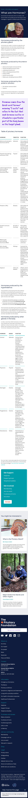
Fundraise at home (10, 494)
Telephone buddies (10, 481)
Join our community (7, 732)
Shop (2, 747)
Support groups (9, 478)
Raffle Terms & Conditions (8, 767)
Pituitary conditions (6, 687)
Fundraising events (6, 723)
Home (2, 9)
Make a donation (5, 717)
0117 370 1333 (10, 674)
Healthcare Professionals (8, 699)
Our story (3, 643)
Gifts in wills (4, 725)
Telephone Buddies (6, 711)
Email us (3, 674)
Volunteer (7, 496)
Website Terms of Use (7, 761)
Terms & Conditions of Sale (8, 764)
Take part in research (6, 743)
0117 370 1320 (4, 670)
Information (5, 679)
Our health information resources (10, 696)
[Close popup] (25, 790)
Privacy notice (5, 752)
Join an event (8, 491)
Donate (7, 502)
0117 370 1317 (4, 666)
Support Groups (5, 708)
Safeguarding (5, 755)
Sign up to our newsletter (14, 630)
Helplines (7, 475)
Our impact (4, 646)
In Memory (4, 728)
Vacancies (4, 655)
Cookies (3, 758)
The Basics (4, 685)
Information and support (11, 9)
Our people (4, 649)
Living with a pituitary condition (10, 693)
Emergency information (7, 682)
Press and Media (5, 658)
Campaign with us (6, 737)
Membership (8, 488)
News (2, 652)
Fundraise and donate (8, 714)
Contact (3, 661)
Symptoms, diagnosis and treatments (11, 690)
